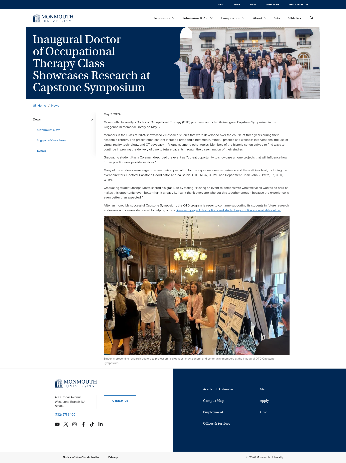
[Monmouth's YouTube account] (57, 424)
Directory (272, 4)
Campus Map (213, 401)
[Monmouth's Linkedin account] (100, 424)
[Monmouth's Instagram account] (74, 424)
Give (253, 4)
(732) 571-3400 (65, 414)
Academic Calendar (218, 389)
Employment (213, 412)
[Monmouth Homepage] (53, 18)
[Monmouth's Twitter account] (65, 424)
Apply (236, 4)
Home (42, 105)
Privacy (113, 457)
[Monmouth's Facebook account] (83, 424)
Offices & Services (216, 423)
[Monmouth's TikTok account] (92, 424)
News (55, 105)
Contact (116, 401)
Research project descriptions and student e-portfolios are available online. (228, 210)
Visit (220, 4)
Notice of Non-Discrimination (81, 457)
